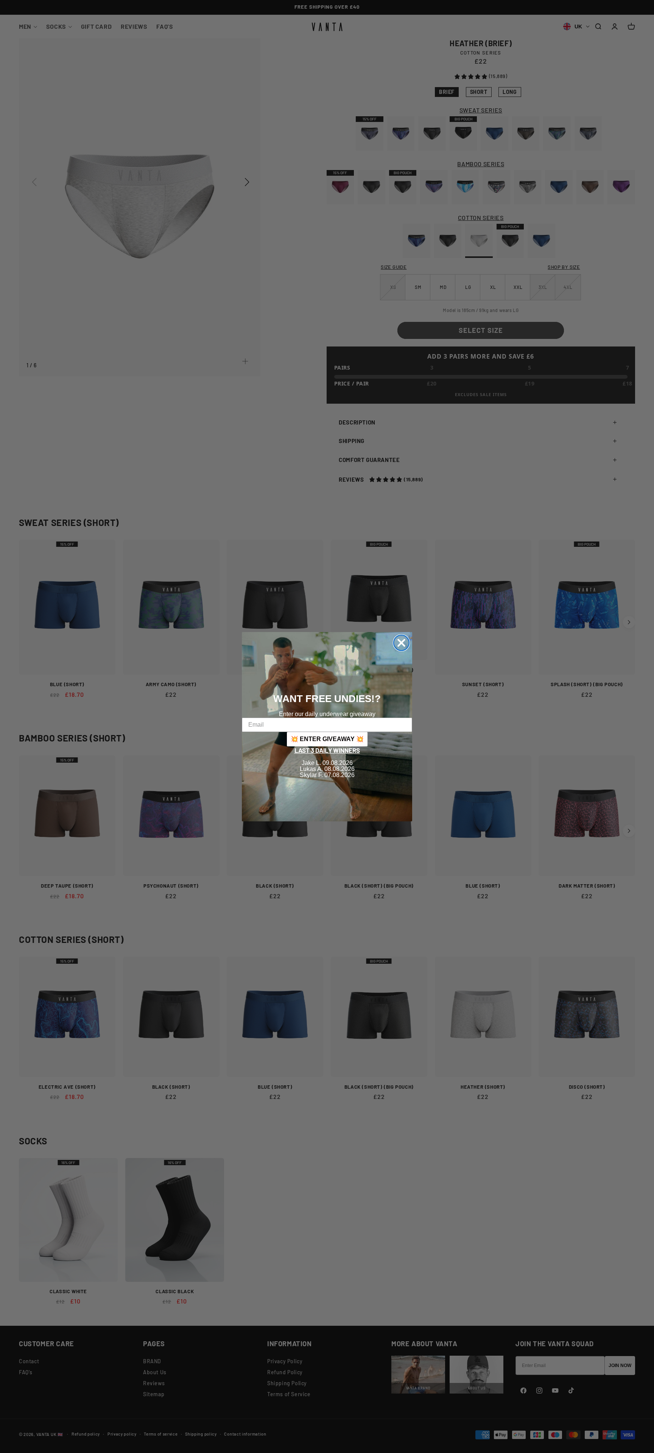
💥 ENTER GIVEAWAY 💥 (327, 739)
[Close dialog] (401, 643)
